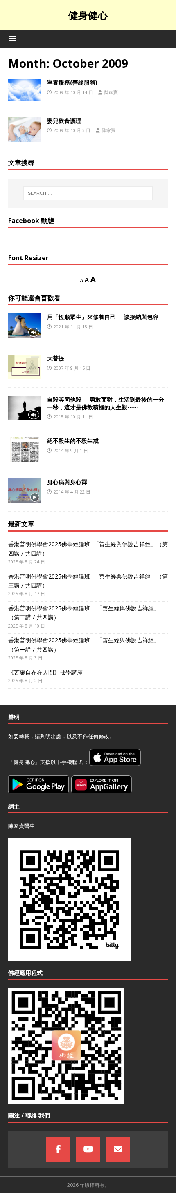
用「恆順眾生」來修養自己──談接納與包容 (102, 317)
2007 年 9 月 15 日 (72, 368)
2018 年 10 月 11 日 (73, 416)
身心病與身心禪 (67, 482)
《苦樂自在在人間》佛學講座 (45, 672)
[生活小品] (24, 89)
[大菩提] (24, 367)
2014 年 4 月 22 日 (72, 492)
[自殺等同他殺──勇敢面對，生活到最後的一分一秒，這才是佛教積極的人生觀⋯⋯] (24, 408)
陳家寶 (111, 92)
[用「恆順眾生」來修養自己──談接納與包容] (24, 325)
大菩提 (55, 358)
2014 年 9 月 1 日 (71, 450)
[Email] (118, 1149)
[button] (11, 38)
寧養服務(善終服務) (72, 82)
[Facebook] (58, 1149)
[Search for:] (88, 193)
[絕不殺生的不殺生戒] (24, 449)
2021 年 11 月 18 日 (73, 327)
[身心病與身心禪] (24, 490)
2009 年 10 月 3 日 (72, 130)
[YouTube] (88, 1149)
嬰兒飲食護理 (64, 121)
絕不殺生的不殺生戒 (73, 441)
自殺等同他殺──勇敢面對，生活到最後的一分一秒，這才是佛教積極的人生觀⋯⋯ (105, 403)
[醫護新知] (24, 129)
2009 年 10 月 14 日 (73, 92)
